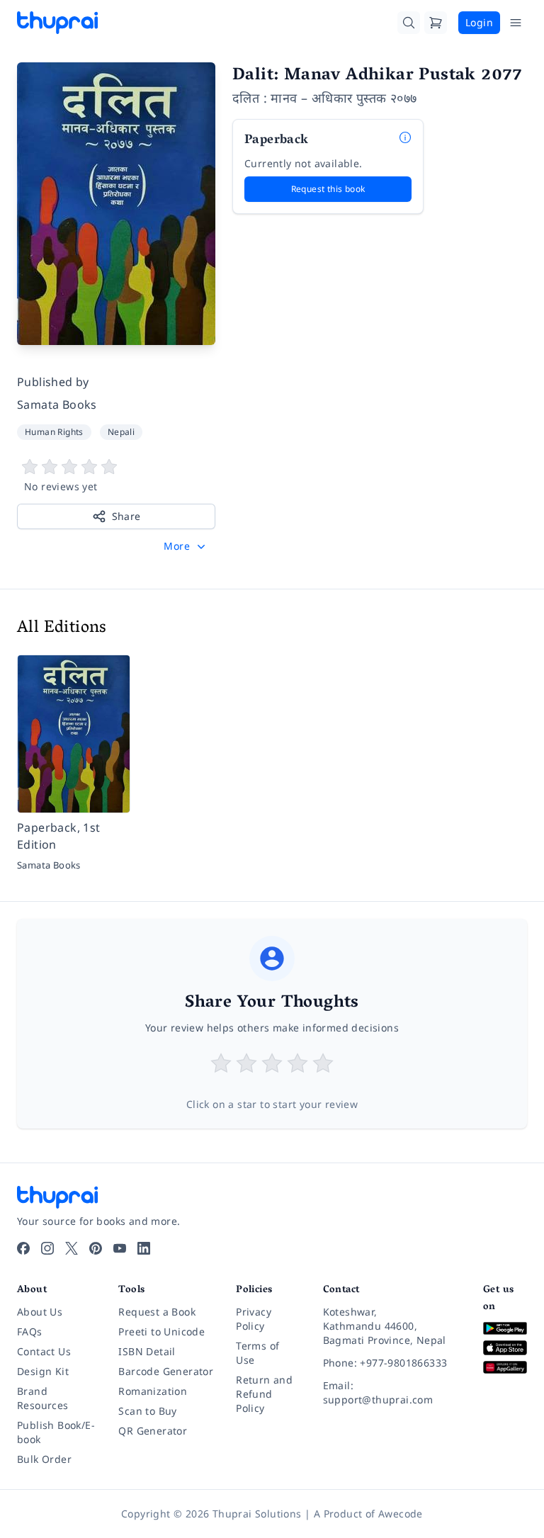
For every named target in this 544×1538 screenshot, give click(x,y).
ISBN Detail (146, 1351)
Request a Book (157, 1311)
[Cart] (435, 22)
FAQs (29, 1331)
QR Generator (152, 1430)
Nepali (121, 432)
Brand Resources (43, 1398)
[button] (186, 546)
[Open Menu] (515, 22)
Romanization (152, 1391)
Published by (53, 382)
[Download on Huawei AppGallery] (505, 1367)
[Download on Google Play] (505, 1328)
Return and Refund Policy (264, 1394)
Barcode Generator (165, 1371)
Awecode (400, 1513)
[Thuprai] (57, 22)
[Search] (408, 22)
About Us (39, 1311)
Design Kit (43, 1371)
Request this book (328, 189)
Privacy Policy (253, 1319)
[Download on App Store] (505, 1347)
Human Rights (54, 432)
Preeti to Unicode (161, 1331)
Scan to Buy (147, 1411)
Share (126, 516)
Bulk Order (44, 1459)
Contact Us (44, 1351)
